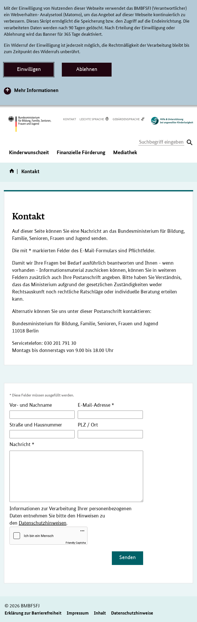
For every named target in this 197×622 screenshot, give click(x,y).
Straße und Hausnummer (35, 425)
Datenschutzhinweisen (42, 523)
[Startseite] (13, 173)
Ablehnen (86, 69)
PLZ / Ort (88, 425)
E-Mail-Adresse (96, 405)
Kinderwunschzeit (29, 156)
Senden (127, 557)
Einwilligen (29, 69)
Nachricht (21, 444)
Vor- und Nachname (30, 405)
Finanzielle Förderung (81, 156)
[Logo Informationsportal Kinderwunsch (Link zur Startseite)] (169, 120)
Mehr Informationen (36, 90)
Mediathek (125, 156)
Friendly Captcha (76, 542)
